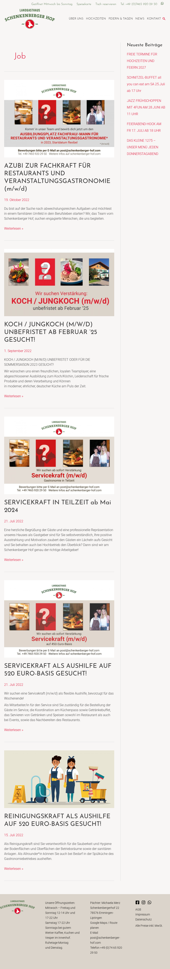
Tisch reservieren (105, 4)
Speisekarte (83, 4)
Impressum (142, 914)
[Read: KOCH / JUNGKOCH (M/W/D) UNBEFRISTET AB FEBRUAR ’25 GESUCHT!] (59, 282)
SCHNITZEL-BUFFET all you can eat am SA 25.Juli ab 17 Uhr (146, 84)
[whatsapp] (162, 4)
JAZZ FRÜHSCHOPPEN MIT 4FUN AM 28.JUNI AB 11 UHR (146, 107)
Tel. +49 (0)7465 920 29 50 (138, 4)
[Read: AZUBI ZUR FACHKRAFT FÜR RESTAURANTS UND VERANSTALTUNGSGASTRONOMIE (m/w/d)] (59, 118)
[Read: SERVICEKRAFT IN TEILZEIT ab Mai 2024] (59, 455)
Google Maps (98, 922)
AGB (138, 909)
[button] (164, 19)
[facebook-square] (138, 902)
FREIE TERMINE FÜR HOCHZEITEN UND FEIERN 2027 (142, 60)
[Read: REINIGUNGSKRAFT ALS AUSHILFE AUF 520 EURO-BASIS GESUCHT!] (59, 779)
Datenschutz (143, 919)
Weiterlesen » (13, 228)
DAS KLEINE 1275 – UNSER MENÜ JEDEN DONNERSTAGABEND (142, 147)
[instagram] (144, 902)
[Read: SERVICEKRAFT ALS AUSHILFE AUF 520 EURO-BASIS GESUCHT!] (59, 619)
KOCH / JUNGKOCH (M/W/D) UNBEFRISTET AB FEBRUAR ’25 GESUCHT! (50, 332)
